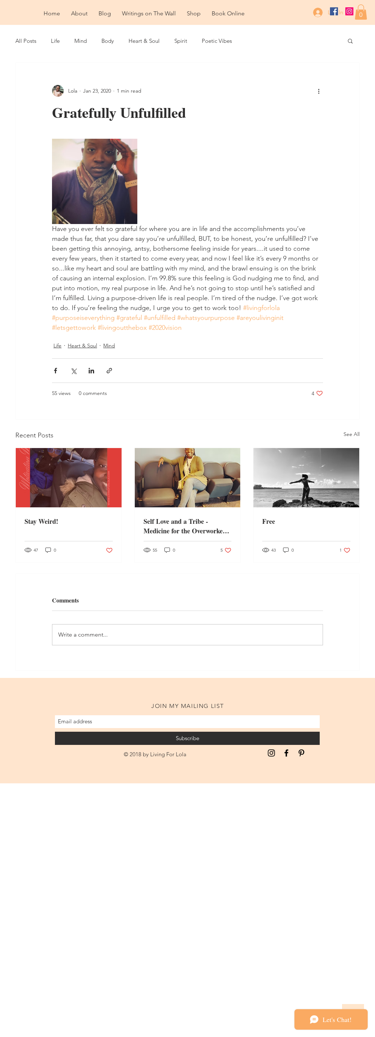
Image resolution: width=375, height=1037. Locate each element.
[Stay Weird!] (69, 477)
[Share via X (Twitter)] (73, 370)
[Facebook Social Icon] (334, 11)
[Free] (306, 477)
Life (55, 40)
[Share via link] (109, 370)
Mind (80, 40)
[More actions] (318, 90)
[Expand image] (94, 181)
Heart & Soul (144, 40)
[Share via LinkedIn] (91, 370)
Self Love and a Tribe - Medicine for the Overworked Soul (185, 526)
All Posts (25, 40)
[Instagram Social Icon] (349, 11)
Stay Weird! (41, 521)
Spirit (180, 40)
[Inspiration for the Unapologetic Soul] (271, 753)
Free (268, 521)
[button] (360, 12)
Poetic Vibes (217, 40)
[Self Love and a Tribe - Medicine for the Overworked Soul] (188, 477)
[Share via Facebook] (55, 370)
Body (107, 40)
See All (352, 434)
